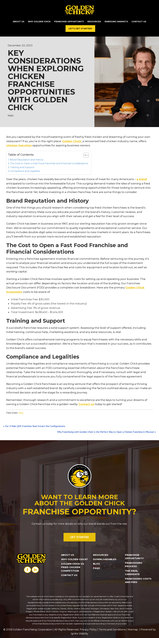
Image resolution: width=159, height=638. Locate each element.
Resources (100, 554)
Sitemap (133, 629)
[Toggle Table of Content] (84, 155)
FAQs (96, 568)
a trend (141, 179)
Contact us (86, 404)
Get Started (79, 537)
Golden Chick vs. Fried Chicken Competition (72, 567)
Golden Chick (71, 141)
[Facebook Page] (27, 569)
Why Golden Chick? (74, 559)
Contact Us (69, 575)
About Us (67, 554)
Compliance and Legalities (25, 171)
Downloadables (104, 559)
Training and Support (22, 167)
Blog (21, 412)
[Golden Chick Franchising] (79, 10)
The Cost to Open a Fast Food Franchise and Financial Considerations (49, 163)
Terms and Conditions (112, 629)
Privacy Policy (88, 629)
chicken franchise (19, 145)
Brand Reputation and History (26, 159)
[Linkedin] (35, 569)
